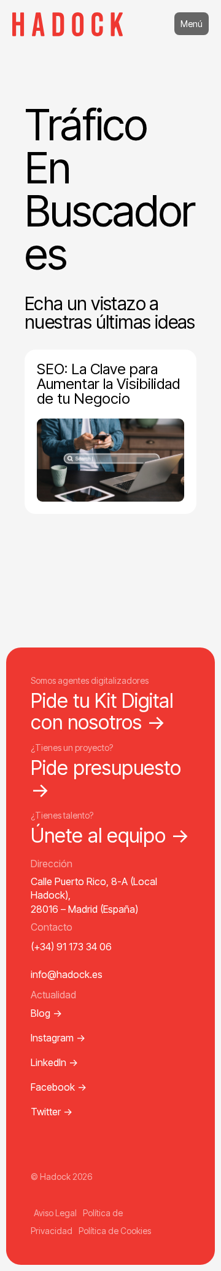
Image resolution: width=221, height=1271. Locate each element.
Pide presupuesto (106, 778)
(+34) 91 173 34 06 (71, 946)
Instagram (58, 1038)
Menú (191, 23)
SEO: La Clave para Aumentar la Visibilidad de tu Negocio (108, 383)
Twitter (51, 1111)
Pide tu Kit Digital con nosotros (102, 711)
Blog (46, 1013)
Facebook (59, 1087)
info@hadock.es (67, 974)
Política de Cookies (115, 1230)
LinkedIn (54, 1062)
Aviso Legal (55, 1213)
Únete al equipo (110, 836)
